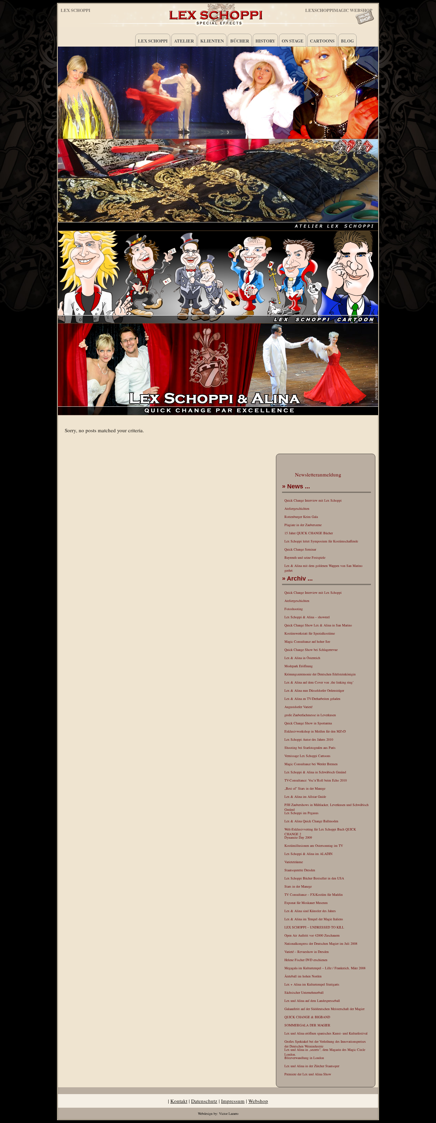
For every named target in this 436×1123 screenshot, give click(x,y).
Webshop (258, 1100)
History (265, 40)
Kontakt (178, 1100)
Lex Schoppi (75, 10)
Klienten (212, 40)
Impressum (233, 1100)
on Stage (292, 40)
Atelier (184, 40)
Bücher (239, 40)
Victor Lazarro (228, 1113)
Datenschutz (204, 1100)
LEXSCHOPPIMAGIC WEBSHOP (338, 9)
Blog (347, 40)
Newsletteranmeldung (318, 474)
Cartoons (322, 40)
